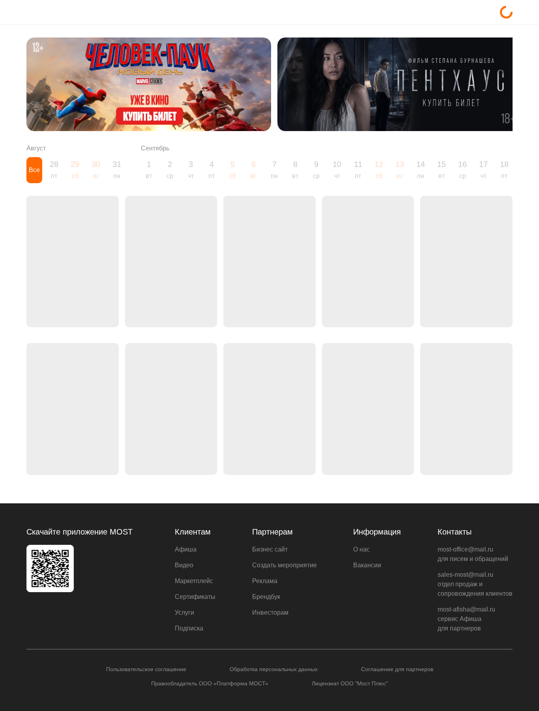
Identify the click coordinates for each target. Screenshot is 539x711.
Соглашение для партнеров (397, 669)
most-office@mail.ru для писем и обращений (473, 554)
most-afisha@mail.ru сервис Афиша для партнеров (466, 619)
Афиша (186, 549)
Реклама (264, 581)
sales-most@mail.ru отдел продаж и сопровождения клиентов (475, 584)
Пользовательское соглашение (146, 669)
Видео (184, 565)
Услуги (184, 612)
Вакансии (367, 565)
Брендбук (266, 596)
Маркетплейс (194, 581)
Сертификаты (195, 596)
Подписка (189, 628)
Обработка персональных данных (274, 669)
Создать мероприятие (284, 565)
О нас (361, 549)
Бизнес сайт (270, 549)
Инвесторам (270, 612)
